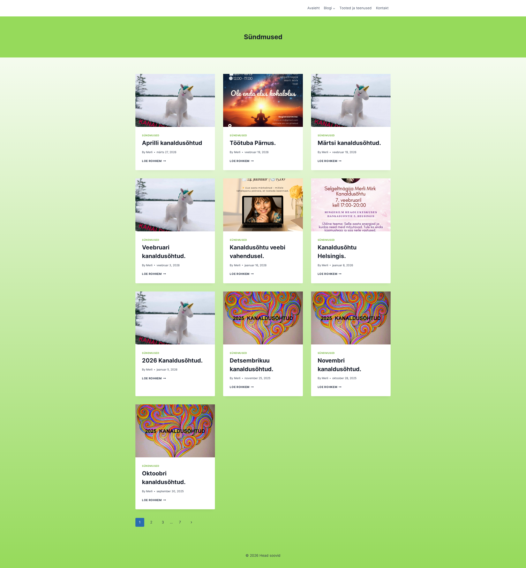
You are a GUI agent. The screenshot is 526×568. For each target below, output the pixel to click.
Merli (149, 152)
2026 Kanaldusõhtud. (172, 360)
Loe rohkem (154, 161)
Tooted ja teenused (355, 8)
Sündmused (150, 135)
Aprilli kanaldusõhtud (172, 142)
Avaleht (313, 8)
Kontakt (382, 8)
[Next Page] (191, 522)
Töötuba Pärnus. (253, 142)
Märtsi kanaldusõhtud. (349, 142)
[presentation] (175, 100)
